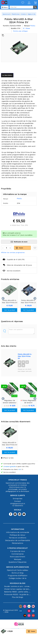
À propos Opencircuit (17, 548)
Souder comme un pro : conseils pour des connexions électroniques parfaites (17, 586)
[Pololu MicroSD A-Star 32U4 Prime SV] (9, 362)
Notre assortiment (17, 557)
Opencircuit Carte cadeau (17, 570)
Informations (17, 529)
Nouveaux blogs (17, 583)
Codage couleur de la (17, 578)
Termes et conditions (17, 538)
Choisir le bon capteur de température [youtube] (17, 589)
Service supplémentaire (17, 567)
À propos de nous (17, 551)
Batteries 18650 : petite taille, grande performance (17, 592)
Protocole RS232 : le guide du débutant (17, 594)
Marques (17, 559)
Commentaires (18, 554)
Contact (17, 501)
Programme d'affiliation (17, 576)
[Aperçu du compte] (27, 2)
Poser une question (16, 329)
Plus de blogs (17, 597)
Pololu (19, 198)
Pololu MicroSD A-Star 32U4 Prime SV (25, 356)
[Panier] (33, 2)
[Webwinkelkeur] (19, 624)
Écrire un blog (17, 573)
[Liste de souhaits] (21, 2)
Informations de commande (17, 532)
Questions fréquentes (17, 562)
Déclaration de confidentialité (17, 540)
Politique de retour (17, 535)
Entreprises (17, 499)
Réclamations (17, 543)
